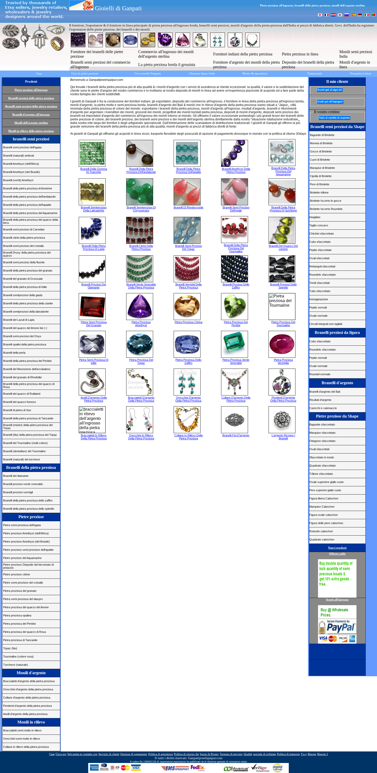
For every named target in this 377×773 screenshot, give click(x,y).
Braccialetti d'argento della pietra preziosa (29, 681)
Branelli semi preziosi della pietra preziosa (31, 106)
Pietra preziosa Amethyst (141, 324)
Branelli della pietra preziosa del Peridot (27, 360)
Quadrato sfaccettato (322, 465)
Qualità (248, 754)
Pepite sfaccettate (320, 250)
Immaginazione (318, 299)
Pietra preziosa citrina (188, 322)
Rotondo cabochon (321, 531)
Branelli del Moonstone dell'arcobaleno (26, 369)
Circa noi (61, 754)
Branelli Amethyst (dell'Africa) (21, 163)
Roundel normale (319, 374)
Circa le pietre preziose (84, 73)
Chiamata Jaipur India (202, 73)
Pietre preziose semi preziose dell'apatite (28, 549)
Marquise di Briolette (322, 167)
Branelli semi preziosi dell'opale (236, 209)
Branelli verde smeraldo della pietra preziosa (141, 286)
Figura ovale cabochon (323, 514)
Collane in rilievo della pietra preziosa (26, 746)
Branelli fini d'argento (235, 435)
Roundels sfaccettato (322, 274)
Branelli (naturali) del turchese (21, 459)
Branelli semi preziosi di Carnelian (24, 229)
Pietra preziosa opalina (17, 615)
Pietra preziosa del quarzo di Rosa (24, 631)
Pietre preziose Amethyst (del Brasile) (26, 541)
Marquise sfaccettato (322, 432)
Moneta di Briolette (321, 143)
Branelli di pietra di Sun (17, 410)
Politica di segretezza (160, 754)
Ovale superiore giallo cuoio (326, 482)
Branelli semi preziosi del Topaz (188, 247)
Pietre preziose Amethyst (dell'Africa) (26, 533)
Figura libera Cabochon (323, 498)
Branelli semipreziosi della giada (22, 295)
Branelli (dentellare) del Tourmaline (24, 451)
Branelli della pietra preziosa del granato (27, 270)
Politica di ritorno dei (186, 754)
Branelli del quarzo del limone (283, 247)
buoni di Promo (209, 754)
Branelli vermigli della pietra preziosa (188, 286)
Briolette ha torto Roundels (326, 208)
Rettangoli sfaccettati (322, 266)
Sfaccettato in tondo (321, 457)
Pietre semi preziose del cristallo (23, 582)
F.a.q (304, 754)
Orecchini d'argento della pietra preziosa (28, 689)
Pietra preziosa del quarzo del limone (26, 607)
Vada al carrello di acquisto (334, 117)
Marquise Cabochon (321, 506)
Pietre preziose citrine (16, 574)
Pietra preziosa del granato (19, 590)
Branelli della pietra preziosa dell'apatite (27, 204)
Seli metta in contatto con (82, 754)
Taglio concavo (318, 225)
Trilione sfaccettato (321, 473)
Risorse (312, 754)
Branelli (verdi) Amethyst (18, 180)
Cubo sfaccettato (320, 241)
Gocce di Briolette (321, 151)
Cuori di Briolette (320, 159)
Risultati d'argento (320, 399)
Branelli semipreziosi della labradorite (26, 311)
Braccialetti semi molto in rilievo (22, 730)
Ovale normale (318, 315)
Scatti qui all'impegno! (330, 101)
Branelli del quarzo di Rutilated (21, 393)
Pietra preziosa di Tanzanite (20, 640)
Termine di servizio (231, 754)
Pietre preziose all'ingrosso (31, 89)
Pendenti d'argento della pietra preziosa (27, 705)
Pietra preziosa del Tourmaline (283, 324)
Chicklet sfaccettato (321, 233)
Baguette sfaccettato (322, 424)
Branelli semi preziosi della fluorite (24, 262)
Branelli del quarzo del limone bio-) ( (25, 328)
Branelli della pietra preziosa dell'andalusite (29, 196)
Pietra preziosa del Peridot (19, 623)
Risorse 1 (322, 754)
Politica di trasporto (288, 754)
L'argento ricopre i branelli (283, 437)
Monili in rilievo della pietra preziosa (31, 130)
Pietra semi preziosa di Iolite (93, 361)
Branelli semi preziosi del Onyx (22, 336)
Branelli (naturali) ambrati (18, 155)
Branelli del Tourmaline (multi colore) (25, 443)
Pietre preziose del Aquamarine (22, 557)
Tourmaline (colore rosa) (18, 656)
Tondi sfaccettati (319, 282)
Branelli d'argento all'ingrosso (31, 114)
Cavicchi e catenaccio (323, 408)
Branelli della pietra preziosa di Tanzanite (28, 418)
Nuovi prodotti (337, 547)
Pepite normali (318, 307)
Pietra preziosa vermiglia (283, 361)
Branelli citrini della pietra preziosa (24, 237)
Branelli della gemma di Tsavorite (93, 170)
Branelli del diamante (15, 475)
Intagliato (314, 217)
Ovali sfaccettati (319, 258)
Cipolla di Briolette (321, 176)
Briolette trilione (319, 192)
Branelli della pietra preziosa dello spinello (28, 508)
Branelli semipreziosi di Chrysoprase (141, 209)
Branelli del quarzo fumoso (19, 401)
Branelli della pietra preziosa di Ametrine (27, 188)
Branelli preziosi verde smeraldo (23, 484)
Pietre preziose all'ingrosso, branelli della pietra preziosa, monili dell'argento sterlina (312, 5)
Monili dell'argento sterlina (31, 122)
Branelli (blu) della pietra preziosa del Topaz (30, 434)
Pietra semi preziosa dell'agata (22, 525)
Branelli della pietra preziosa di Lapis (94, 247)
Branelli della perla (14, 352)
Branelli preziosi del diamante (93, 286)
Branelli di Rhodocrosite (188, 207)
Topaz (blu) (10, 648)
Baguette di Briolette (322, 135)
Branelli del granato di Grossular (23, 278)
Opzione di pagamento (133, 754)
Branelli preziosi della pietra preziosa (31, 98)
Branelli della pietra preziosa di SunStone (283, 209)
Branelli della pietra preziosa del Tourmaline (236, 248)
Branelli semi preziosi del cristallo (23, 245)
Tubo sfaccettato (319, 291)
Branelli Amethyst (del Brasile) (21, 171)
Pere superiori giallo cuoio (325, 490)
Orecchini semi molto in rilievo (21, 738)
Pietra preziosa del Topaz (141, 361)
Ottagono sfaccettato (322, 440)
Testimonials (314, 73)
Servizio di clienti (108, 754)
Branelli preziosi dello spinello (283, 286)
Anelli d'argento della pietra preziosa (25, 714)
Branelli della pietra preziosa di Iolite (25, 286)
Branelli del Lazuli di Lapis (19, 319)
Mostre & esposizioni (254, 73)
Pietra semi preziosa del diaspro (23, 599)
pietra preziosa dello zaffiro (188, 361)
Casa (39, 73)
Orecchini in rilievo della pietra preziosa (141, 437)
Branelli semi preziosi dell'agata (22, 147)
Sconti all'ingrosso (337, 599)
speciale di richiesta (264, 754)
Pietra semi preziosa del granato (94, 324)
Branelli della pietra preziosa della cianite (28, 303)
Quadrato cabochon (321, 539)
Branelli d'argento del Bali (324, 391)
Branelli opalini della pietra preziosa (24, 344)
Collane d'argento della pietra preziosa (26, 697)
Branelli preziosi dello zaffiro (236, 286)
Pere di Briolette (319, 184)
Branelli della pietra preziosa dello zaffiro (28, 500)
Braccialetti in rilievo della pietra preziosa (94, 437)
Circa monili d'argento (148, 73)
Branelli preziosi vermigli (18, 492)
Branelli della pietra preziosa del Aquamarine (30, 213)
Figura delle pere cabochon (326, 523)
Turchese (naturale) (15, 664)
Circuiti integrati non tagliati (325, 323)
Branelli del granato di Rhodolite (22, 377)
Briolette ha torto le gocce (325, 200)
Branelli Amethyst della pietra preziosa (236, 170)
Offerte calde (337, 553)
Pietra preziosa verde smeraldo (235, 361)
